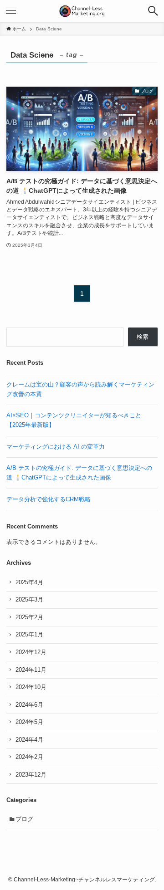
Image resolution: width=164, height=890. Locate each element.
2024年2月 (29, 756)
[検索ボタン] (153, 11)
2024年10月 (30, 687)
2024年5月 (29, 722)
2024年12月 (30, 652)
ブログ (24, 819)
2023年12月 (30, 774)
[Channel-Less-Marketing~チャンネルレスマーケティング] (82, 11)
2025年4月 (29, 582)
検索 (143, 336)
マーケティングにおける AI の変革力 (55, 446)
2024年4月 (29, 739)
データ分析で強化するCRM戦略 (48, 499)
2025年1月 (29, 634)
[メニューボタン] (11, 11)
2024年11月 (30, 669)
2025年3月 (29, 599)
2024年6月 (29, 704)
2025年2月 (29, 617)
